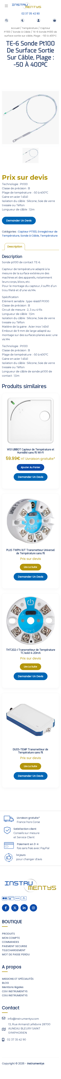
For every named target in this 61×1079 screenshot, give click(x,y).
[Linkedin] (24, 907)
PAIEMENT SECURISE (14, 946)
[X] (15, 907)
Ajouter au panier (30, 467)
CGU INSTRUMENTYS (14, 995)
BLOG (5, 983)
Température (30, 28)
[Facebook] (5, 907)
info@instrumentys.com (23, 1018)
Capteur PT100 (27, 231)
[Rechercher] (6, 20)
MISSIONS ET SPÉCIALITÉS (18, 979)
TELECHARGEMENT (14, 950)
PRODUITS (8, 934)
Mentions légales (12, 987)
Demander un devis (19, 220)
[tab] (15, 246)
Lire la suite (30, 567)
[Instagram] (33, 907)
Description (14, 246)
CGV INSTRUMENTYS (14, 991)
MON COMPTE (11, 938)
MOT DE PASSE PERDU (16, 954)
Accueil (15, 28)
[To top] (55, 1069)
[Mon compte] (38, 20)
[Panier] (54, 20)
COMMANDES (10, 942)
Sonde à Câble (21, 31)
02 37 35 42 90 (30, 13)
